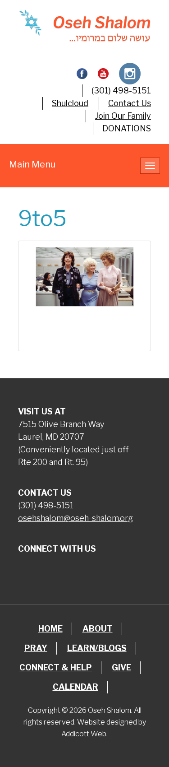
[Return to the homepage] (84, 25)
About (97, 628)
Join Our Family (123, 116)
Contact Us (129, 103)
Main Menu (32, 164)
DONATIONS (126, 128)
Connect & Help (55, 667)
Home (50, 628)
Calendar (75, 687)
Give (121, 667)
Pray (35, 648)
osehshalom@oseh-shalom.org (75, 518)
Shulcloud (70, 103)
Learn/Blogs (97, 648)
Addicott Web (83, 734)
